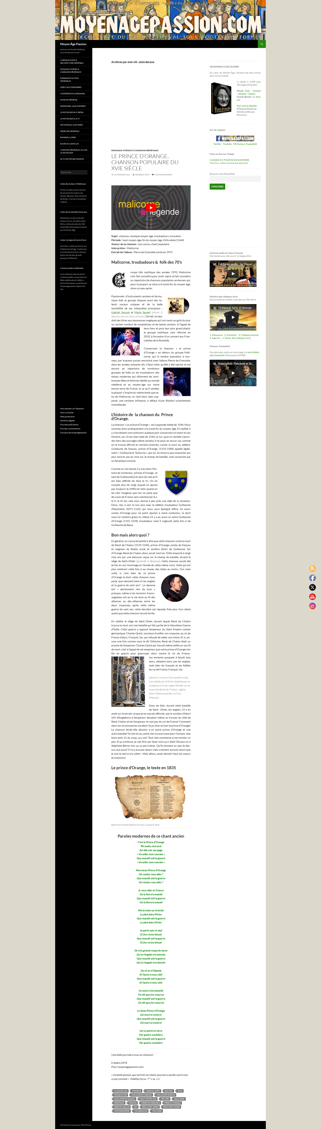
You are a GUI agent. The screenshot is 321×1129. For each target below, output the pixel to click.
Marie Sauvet (142, 312)
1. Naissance (216, 335)
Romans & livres (68, 137)
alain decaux (120, 1091)
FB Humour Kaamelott (245, 143)
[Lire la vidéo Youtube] (151, 207)
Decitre (251, 93)
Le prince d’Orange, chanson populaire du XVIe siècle (145, 162)
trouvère (157, 1111)
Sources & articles (69, 144)
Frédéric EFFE (142, 174)
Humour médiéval (69, 100)
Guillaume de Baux (165, 1095)
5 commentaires (163, 174)
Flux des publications (69, 424)
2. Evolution (230, 335)
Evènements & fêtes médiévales (69, 79)
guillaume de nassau (124, 1099)
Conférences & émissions (72, 93)
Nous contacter (67, 412)
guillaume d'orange (141, 1095)
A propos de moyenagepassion (73, 432)
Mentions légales (67, 420)
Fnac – (248, 90)
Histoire (165, 1099)
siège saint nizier (150, 1107)
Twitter (217, 143)
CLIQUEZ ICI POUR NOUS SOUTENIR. (229, 159)
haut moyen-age (148, 1099)
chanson (136, 1091)
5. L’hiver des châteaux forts (236, 338)
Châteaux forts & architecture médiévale (72, 61)
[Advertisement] (148, 110)
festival (169, 1091)
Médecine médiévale (69, 131)
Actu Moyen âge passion (72, 159)
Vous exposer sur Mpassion (72, 408)
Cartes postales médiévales (71, 268)
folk (180, 1091)
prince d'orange (173, 1103)
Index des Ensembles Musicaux (73, 212)
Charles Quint (153, 1091)
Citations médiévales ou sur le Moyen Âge (73, 151)
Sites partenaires (67, 416)
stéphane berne (122, 1111)
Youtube (227, 143)
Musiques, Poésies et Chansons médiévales (134, 150)
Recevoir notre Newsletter (222, 174)
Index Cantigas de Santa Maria (73, 240)
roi (135, 1107)
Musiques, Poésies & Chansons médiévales (70, 70)
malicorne (179, 1099)
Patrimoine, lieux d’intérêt (73, 106)
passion (133, 1103)
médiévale (119, 1103)
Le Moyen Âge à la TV (70, 119)
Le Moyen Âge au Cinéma (71, 112)
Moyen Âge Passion (73, 44)
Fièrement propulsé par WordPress (75, 1125)
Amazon (257, 90)
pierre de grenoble (150, 1103)
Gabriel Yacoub (120, 312)
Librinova (242, 93)
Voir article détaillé (247, 105)
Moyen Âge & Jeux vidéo (71, 125)
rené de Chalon (121, 1107)
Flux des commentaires (70, 428)
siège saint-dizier (171, 1107)
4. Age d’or (215, 338)
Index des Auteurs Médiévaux (73, 184)
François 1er (120, 1095)
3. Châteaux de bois (249, 335)
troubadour (140, 1111)
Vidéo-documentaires (71, 87)
